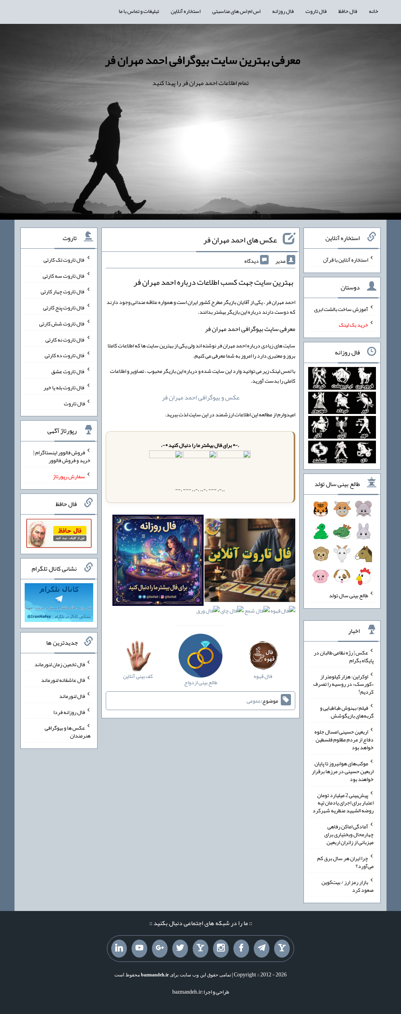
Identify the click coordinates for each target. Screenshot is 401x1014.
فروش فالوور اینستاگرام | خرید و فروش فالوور (61, 456)
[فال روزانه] (158, 562)
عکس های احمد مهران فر (240, 240)
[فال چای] (232, 612)
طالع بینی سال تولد (348, 595)
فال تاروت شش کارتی (62, 323)
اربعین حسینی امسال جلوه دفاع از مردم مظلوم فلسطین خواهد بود (344, 739)
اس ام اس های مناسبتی (236, 10)
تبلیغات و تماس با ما (139, 10)
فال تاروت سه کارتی (64, 275)
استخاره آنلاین (185, 10)
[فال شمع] (257, 612)
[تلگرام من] (261, 949)
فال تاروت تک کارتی (64, 259)
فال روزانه (283, 10)
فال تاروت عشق (68, 371)
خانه (373, 10)
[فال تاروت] (250, 562)
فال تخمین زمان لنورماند (59, 663)
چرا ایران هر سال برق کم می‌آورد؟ (345, 862)
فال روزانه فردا (69, 711)
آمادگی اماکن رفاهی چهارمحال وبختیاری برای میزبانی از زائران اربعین (349, 834)
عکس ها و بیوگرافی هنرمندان (67, 731)
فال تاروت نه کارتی (65, 339)
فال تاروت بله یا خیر (64, 387)
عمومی (254, 700)
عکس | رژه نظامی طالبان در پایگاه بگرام (344, 656)
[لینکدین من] (119, 949)
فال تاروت (316, 10)
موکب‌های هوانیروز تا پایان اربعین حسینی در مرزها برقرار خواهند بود (343, 771)
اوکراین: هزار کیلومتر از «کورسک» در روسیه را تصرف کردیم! (343, 684)
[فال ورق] (208, 612)
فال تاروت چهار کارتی (63, 291)
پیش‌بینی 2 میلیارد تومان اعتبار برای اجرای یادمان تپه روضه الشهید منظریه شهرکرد (343, 802)
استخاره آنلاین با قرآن (345, 259)
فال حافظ (347, 10)
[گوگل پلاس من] (160, 949)
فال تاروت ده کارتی (65, 355)
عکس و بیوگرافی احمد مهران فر (201, 397)
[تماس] (200, 949)
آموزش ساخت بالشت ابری (341, 308)
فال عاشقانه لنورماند (63, 679)
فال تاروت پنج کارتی (64, 307)
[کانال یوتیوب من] (139, 949)
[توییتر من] (180, 949)
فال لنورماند (72, 695)
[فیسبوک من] (241, 949)
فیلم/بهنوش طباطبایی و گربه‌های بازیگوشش (347, 711)
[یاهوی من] (282, 949)
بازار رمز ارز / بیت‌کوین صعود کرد (348, 886)
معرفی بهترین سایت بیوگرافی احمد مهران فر (202, 60)
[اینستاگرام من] (221, 949)
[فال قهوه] (283, 612)
